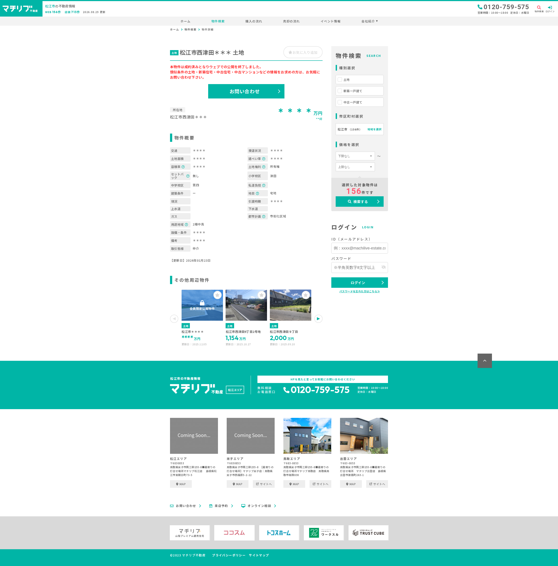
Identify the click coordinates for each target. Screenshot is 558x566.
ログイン (358, 282)
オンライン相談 (259, 506)
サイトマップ (259, 555)
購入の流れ (253, 21)
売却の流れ (291, 21)
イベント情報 (331, 21)
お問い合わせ (245, 91)
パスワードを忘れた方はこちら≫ (359, 291)
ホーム (185, 21)
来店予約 (221, 506)
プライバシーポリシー (229, 555)
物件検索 (218, 21)
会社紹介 (368, 21)
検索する (360, 201)
